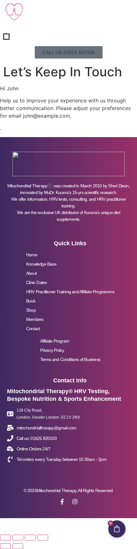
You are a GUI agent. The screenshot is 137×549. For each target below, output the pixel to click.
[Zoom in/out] (5, 537)
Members (34, 319)
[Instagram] (75, 501)
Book (30, 300)
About (31, 273)
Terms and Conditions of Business (70, 359)
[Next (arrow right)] (17, 546)
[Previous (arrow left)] (5, 546)
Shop (31, 310)
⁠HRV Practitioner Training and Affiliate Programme (70, 291)
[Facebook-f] (62, 501)
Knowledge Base (41, 264)
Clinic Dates (36, 282)
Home (31, 254)
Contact (33, 328)
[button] (69, 52)
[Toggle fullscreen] (17, 537)
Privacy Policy (52, 350)
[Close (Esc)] (42, 537)
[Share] (30, 537)
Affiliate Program (54, 341)
